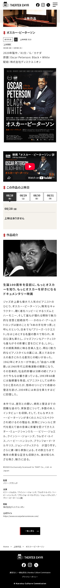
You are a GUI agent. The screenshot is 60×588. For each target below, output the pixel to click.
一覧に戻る (29, 531)
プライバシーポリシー (30, 577)
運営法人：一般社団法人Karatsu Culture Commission (30, 572)
